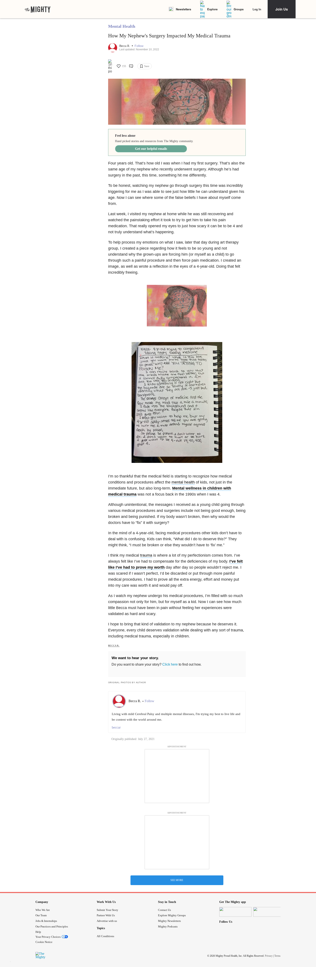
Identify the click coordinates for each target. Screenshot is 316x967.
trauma (146, 555)
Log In (257, 9)
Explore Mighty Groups (172, 915)
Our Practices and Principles (51, 926)
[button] (139, 46)
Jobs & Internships (46, 920)
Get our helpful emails (151, 148)
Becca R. (125, 46)
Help (38, 931)
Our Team (41, 915)
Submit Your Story (107, 910)
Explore (212, 9)
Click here (170, 664)
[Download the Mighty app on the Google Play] (269, 912)
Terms (277, 955)
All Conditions (105, 936)
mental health (183, 482)
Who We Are (42, 910)
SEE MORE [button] (176, 880)
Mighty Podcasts (168, 926)
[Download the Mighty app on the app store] (235, 912)
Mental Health (121, 26)
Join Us (281, 9)
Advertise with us (107, 920)
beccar (116, 727)
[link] (38, 9)
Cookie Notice (43, 942)
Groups (239, 9)
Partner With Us (106, 915)
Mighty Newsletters (169, 920)
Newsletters (183, 9)
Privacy (269, 955)
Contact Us (164, 910)
